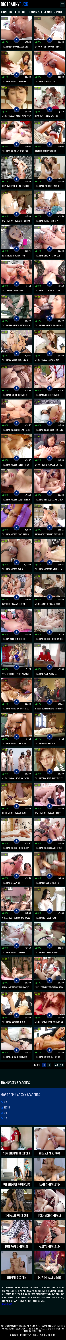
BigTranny (14, 4)
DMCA (35, 1334)
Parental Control (48, 1334)
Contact (14, 1334)
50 (61, 1065)
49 (56, 1065)
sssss (6, 1107)
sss (5, 1102)
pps (5, 1118)
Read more (7, 1304)
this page (56, 1328)
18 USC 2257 (25, 1334)
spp (5, 1113)
